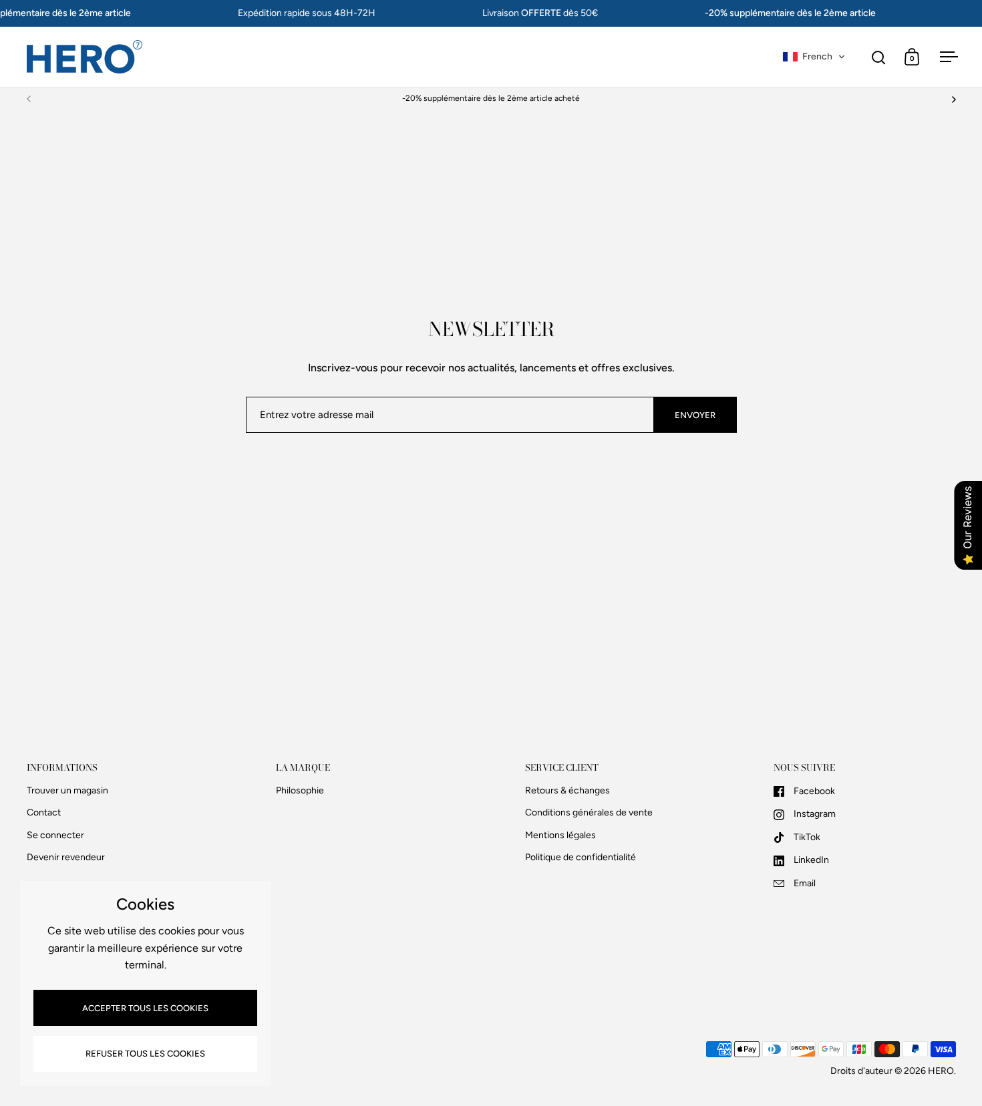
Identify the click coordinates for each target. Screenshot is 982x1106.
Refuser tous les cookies (145, 1054)
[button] (814, 56)
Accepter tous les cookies (145, 1008)
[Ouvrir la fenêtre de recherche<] (879, 57)
